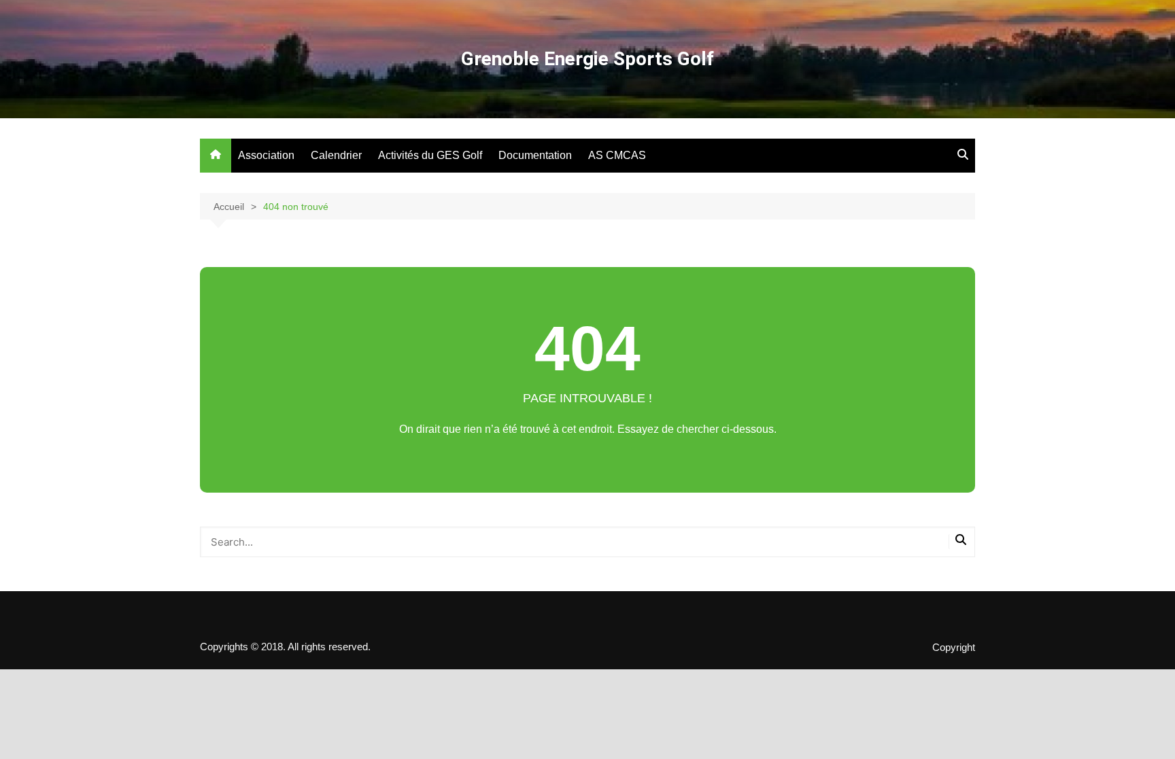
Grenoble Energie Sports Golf (587, 59)
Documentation (535, 155)
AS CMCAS (617, 155)
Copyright (953, 647)
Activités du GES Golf (430, 155)
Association (266, 155)
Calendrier (336, 155)
